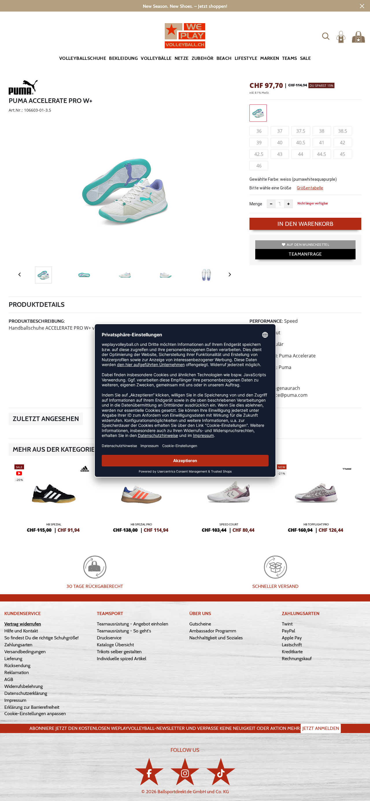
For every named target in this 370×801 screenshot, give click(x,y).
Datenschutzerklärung (25, 693)
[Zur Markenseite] (23, 88)
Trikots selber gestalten (119, 651)
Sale (305, 58)
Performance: (266, 321)
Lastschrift (292, 644)
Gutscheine (200, 624)
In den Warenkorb (305, 223)
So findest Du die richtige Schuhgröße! (41, 638)
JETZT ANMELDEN (320, 728)
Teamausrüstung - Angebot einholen (132, 624)
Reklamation (16, 672)
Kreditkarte (292, 651)
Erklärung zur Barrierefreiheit (31, 707)
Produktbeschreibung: (37, 321)
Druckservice (109, 638)
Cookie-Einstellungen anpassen (35, 713)
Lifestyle (246, 58)
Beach (224, 58)
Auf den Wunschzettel (308, 244)
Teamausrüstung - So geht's (124, 631)
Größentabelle (310, 188)
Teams (289, 58)
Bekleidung (123, 58)
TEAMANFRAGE (305, 254)
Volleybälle (156, 58)
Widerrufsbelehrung (23, 686)
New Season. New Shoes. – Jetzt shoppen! (185, 6)
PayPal (288, 631)
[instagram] (185, 771)
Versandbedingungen (25, 651)
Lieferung (13, 658)
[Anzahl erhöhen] (288, 204)
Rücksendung (17, 665)
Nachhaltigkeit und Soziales (216, 638)
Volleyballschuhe (82, 58)
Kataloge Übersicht (115, 644)
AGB (8, 679)
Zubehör (203, 58)
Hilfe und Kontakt (21, 631)
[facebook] (149, 771)
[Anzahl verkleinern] (271, 204)
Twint (287, 624)
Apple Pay (292, 638)
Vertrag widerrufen (22, 624)
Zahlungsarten (18, 644)
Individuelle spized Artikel (121, 658)
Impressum (15, 700)
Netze (182, 58)
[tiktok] (220, 771)
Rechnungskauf (297, 658)
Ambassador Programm (212, 631)
